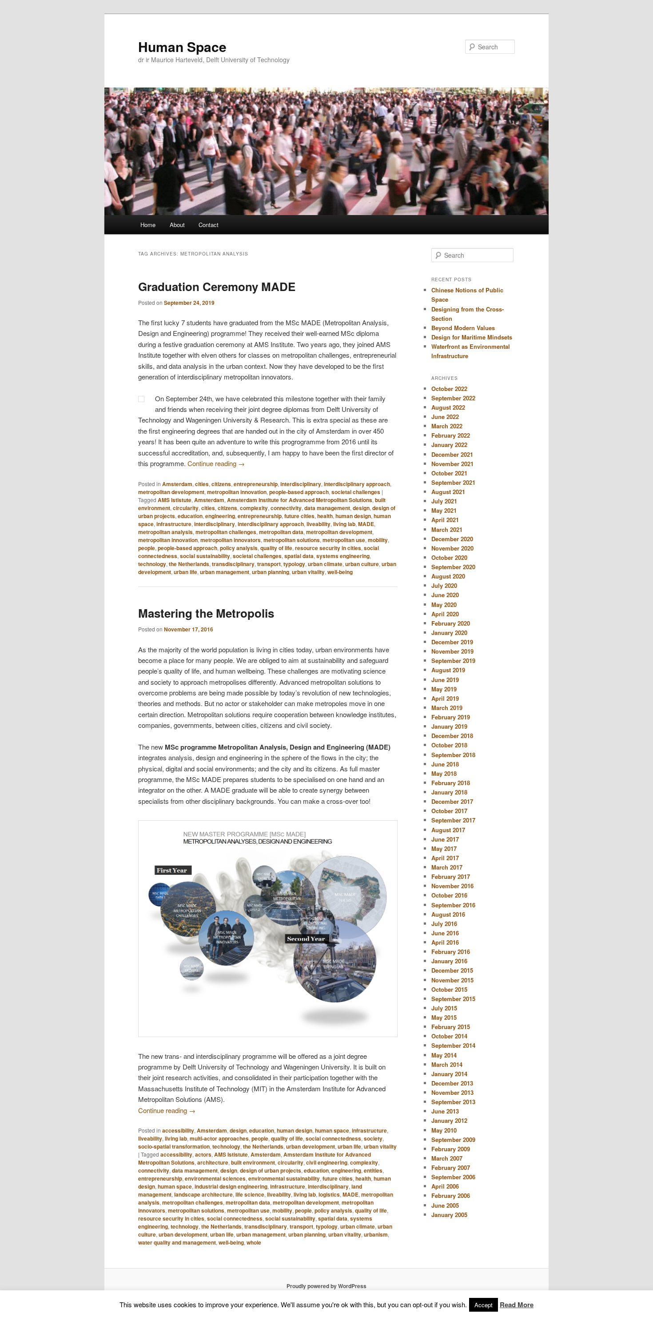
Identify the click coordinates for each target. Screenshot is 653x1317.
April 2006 (445, 1186)
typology (294, 564)
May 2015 (444, 1017)
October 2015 (449, 989)
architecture (212, 1162)
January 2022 (449, 444)
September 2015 (453, 998)
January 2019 (449, 726)
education (190, 516)
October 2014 (449, 1036)
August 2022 (448, 407)
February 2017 (450, 876)
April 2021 (445, 519)
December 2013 (452, 1083)
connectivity (286, 508)
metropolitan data (281, 532)
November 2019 (452, 651)
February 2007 (450, 1167)
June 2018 (445, 764)
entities (373, 1170)
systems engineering (343, 556)
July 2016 (444, 923)
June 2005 (445, 1205)
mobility (378, 540)
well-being (340, 572)
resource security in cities (328, 548)
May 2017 (444, 848)
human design (353, 516)
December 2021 (452, 454)
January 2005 (449, 1214)
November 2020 (452, 548)
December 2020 (452, 539)
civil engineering (326, 1162)
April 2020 (445, 614)
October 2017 (449, 810)
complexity (254, 508)
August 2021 (448, 491)
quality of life (276, 548)
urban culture (362, 564)
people (146, 548)
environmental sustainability (284, 1178)
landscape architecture (203, 1194)
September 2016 (453, 905)
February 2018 (450, 782)
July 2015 (444, 1008)
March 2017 (446, 867)
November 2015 (452, 980)
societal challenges (355, 492)
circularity (186, 508)
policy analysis (239, 548)
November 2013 (452, 1092)
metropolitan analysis (165, 532)
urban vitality (308, 572)
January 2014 (449, 1074)
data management (327, 508)
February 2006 (450, 1195)
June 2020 (445, 595)
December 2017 (452, 801)
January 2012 (449, 1120)
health (325, 516)
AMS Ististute (174, 500)
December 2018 (452, 735)
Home (147, 224)
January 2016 (449, 961)
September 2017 (453, 820)
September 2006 (453, 1177)
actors (203, 1154)
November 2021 (452, 463)
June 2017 (445, 839)
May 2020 (444, 604)
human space (332, 1130)
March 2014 (446, 1064)
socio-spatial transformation (174, 1146)
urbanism (376, 1234)
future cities (299, 516)
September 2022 (453, 398)
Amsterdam (177, 484)
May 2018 (444, 773)
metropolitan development (171, 492)
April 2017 (445, 858)
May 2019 (444, 689)
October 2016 (449, 895)
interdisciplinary (300, 484)
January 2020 (449, 632)
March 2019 (446, 707)
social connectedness (333, 1138)
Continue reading (216, 463)
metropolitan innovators (230, 540)
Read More (517, 1304)
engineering (220, 516)
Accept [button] (483, 1305)
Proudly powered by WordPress (326, 1286)
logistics (329, 1194)
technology (152, 564)
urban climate (325, 564)
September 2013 (453, 1102)
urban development (310, 1146)
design (361, 508)
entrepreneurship (256, 484)
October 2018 (449, 745)
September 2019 (453, 660)
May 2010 (444, 1130)
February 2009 (450, 1149)
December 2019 (452, 642)
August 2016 (448, 914)
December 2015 (452, 970)
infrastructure (173, 524)
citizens (221, 484)
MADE (366, 524)
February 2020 (450, 623)
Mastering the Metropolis (206, 613)
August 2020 (448, 576)
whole (254, 1242)
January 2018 (449, 792)
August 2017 (448, 830)
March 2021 (446, 529)
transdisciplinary (233, 564)
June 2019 (445, 679)
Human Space (182, 46)
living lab (344, 524)
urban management (224, 572)
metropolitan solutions (291, 540)
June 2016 (445, 933)
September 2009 (453, 1139)
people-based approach (299, 492)
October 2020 (449, 557)
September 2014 (453, 1045)
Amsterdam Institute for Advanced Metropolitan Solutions (299, 500)
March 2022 (446, 426)
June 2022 (445, 416)
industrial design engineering (231, 1186)
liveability (318, 524)
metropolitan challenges (225, 532)
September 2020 (453, 567)
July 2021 (444, 501)
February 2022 (450, 435)
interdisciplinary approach (357, 484)
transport (269, 564)
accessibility (178, 1130)
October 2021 (449, 473)
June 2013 (445, 1111)
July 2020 (444, 585)
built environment (253, 1162)
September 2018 (453, 754)
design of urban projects (270, 1170)
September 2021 (453, 482)
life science (249, 1194)
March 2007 (446, 1158)
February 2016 (450, 951)
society (373, 1138)
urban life (185, 572)
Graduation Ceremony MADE (216, 286)
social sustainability (205, 556)
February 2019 (450, 717)
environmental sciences (215, 1178)
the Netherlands (189, 564)
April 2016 (445, 942)
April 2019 (445, 698)
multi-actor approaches (219, 1138)
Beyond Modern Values (463, 327)
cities (202, 484)
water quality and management (177, 1242)
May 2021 (444, 510)
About (177, 224)
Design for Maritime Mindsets (471, 337)
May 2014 (444, 1055)
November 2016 (452, 886)
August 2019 (448, 670)
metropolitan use (344, 540)
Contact (209, 224)
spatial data (299, 556)
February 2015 (450, 1026)
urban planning (270, 572)
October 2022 (449, 388)
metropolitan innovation (237, 492)
